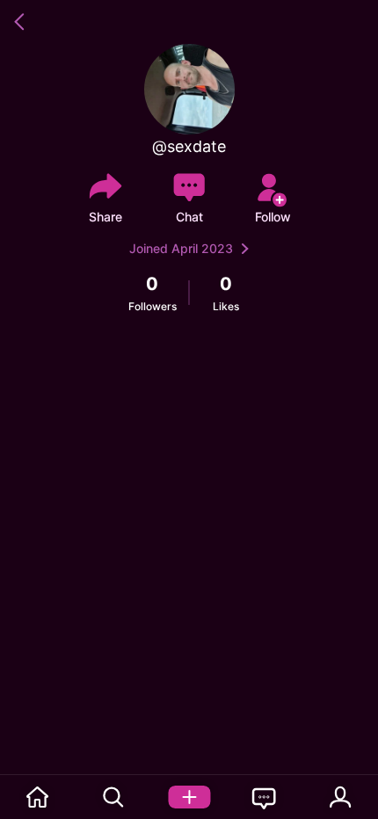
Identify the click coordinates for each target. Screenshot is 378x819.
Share (105, 216)
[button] (22, 22)
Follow (273, 216)
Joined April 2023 (181, 248)
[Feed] (38, 797)
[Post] (189, 797)
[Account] (340, 797)
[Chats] (264, 797)
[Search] (113, 797)
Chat (189, 216)
